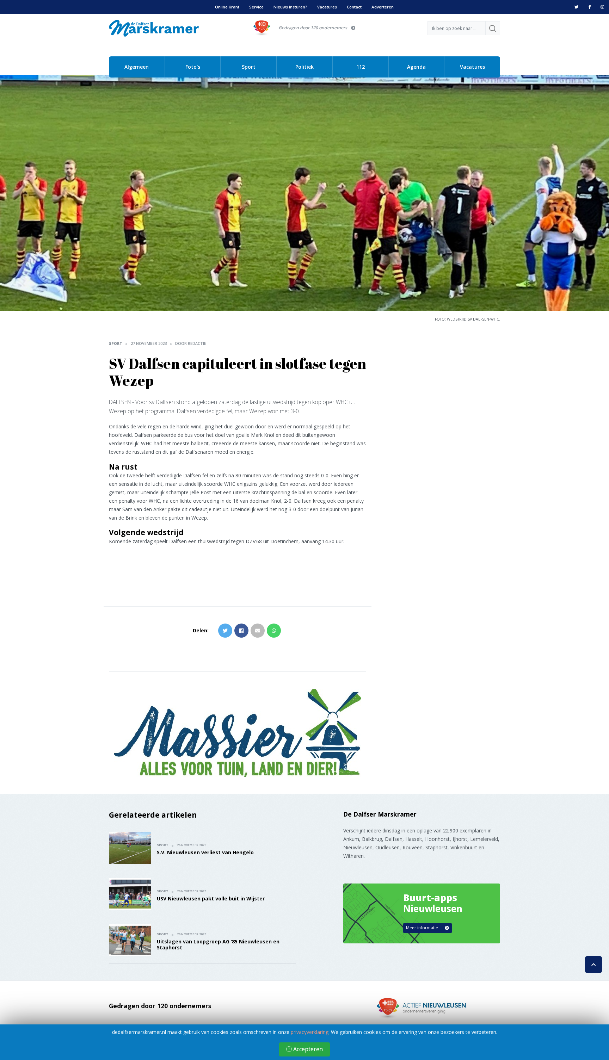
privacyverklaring (309, 1032)
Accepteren (307, 1049)
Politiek (304, 66)
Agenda (416, 66)
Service (256, 7)
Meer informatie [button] (422, 928)
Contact (354, 7)
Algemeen (136, 66)
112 (360, 66)
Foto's (192, 66)
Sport (249, 66)
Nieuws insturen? (290, 7)
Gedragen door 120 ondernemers (312, 28)
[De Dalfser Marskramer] (154, 27)
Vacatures (327, 7)
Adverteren (382, 7)
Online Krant (227, 7)
